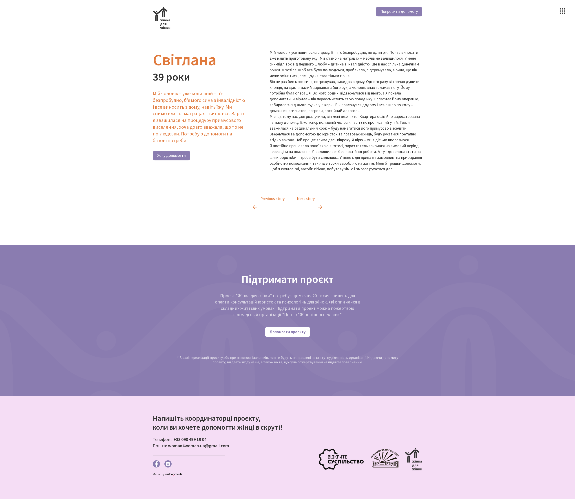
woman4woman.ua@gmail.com (198, 445)
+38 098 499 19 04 (189, 439)
